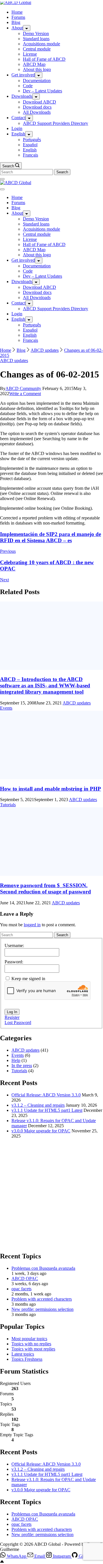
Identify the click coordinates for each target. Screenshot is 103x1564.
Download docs (37, 107)
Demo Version (36, 33)
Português (32, 139)
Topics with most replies (33, 1348)
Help (15, 1060)
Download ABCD (39, 101)
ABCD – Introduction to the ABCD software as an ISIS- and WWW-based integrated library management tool (45, 685)
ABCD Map (34, 64)
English (18, 133)
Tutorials (8, 804)
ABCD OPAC (24, 1278)
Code (28, 85)
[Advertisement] (51, 1194)
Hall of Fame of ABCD (44, 59)
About (17, 27)
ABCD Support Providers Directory (55, 123)
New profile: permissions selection (42, 1309)
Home (17, 12)
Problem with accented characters (41, 1299)
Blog (15, 22)
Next (4, 579)
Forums (18, 17)
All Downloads (37, 112)
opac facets (21, 1288)
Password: (14, 961)
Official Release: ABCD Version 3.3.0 (46, 1094)
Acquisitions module (41, 43)
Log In (12, 1012)
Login (16, 128)
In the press (21, 1065)
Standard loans (36, 38)
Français (30, 155)
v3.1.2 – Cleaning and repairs (38, 1105)
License (30, 54)
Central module (37, 48)
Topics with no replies (31, 1343)
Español (30, 144)
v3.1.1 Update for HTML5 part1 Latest (46, 1110)
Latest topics (22, 1354)
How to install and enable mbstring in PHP (50, 789)
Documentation (37, 80)
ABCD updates (14, 360)
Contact (18, 117)
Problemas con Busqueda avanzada (43, 1268)
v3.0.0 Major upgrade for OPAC (40, 1130)
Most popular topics (29, 1338)
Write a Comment (25, 393)
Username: (14, 945)
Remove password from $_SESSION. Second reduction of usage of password (45, 888)
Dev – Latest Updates (42, 90)
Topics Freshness (26, 1359)
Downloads (21, 96)
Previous (8, 551)
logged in (32, 924)
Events (6, 708)
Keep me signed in (28, 978)
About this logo (37, 69)
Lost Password (18, 1022)
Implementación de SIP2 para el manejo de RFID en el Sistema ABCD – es (50, 537)
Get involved (23, 74)
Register (12, 1017)
